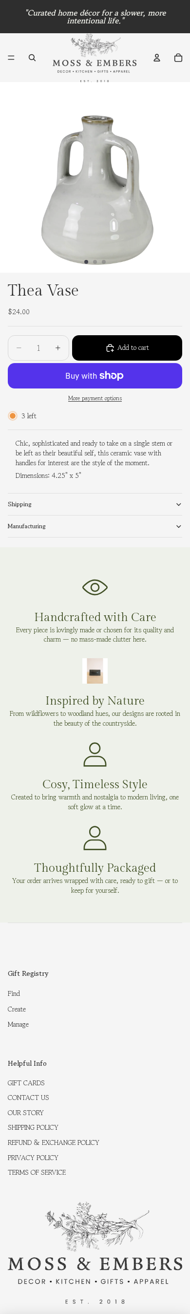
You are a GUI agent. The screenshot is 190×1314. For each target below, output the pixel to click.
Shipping (20, 504)
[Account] (157, 57)
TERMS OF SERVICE (37, 1172)
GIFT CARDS (26, 1083)
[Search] (32, 57)
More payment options (95, 398)
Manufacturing (27, 526)
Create (17, 1009)
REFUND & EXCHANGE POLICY (53, 1142)
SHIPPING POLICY (33, 1127)
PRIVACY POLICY (33, 1158)
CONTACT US (28, 1097)
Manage (18, 1024)
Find (14, 993)
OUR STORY (26, 1113)
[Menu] (11, 57)
